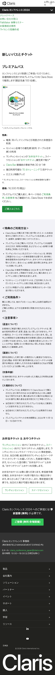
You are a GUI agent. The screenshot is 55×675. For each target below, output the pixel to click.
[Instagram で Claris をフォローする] (27, 642)
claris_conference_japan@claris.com (26, 550)
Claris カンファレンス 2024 (16, 10)
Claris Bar (11, 164)
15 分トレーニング (31, 169)
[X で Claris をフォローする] (27, 633)
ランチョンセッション (11, 445)
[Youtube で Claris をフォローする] (27, 639)
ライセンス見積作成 (9, 29)
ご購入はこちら (12, 209)
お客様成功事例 (8, 26)
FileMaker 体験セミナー (12, 22)
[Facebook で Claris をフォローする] (27, 636)
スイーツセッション (40, 490)
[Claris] (8, 3)
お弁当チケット (36, 156)
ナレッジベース (7, 15)
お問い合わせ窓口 (9, 19)
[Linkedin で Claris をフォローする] (27, 629)
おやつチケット (28, 160)
